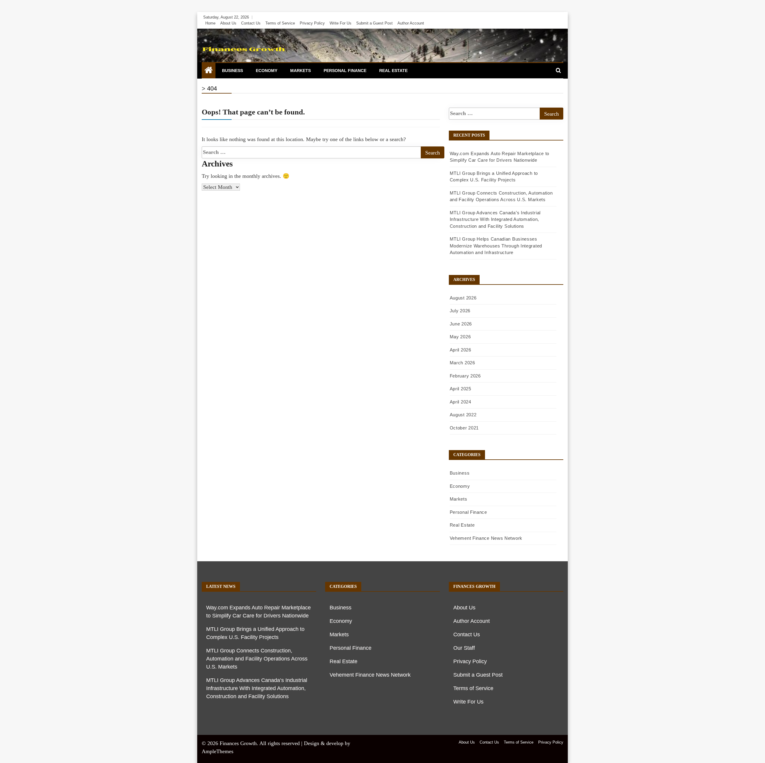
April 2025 (460, 388)
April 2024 (460, 401)
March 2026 (462, 362)
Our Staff (464, 648)
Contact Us (251, 23)
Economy (266, 70)
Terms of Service (280, 23)
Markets (300, 70)
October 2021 (464, 427)
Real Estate (393, 70)
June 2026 (461, 323)
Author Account (410, 23)
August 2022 (463, 414)
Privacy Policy (312, 23)
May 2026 (460, 336)
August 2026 (463, 297)
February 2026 (465, 375)
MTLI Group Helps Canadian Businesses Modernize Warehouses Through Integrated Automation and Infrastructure (496, 245)
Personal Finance (345, 70)
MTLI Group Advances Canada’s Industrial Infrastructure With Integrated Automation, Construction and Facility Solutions (495, 219)
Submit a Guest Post (374, 23)
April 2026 (460, 349)
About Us (228, 23)
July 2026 (460, 310)
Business (232, 70)
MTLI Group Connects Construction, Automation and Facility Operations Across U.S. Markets (256, 659)
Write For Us (340, 23)
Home (210, 23)
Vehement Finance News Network (486, 538)
